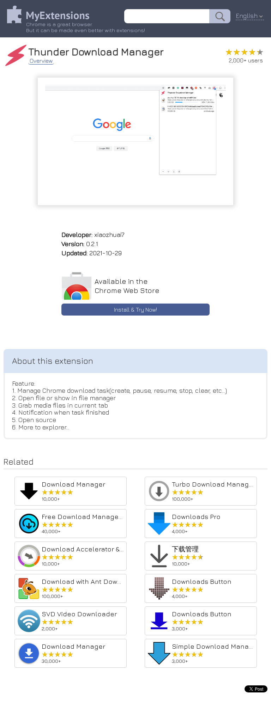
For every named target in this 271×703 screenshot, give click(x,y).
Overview (41, 60)
